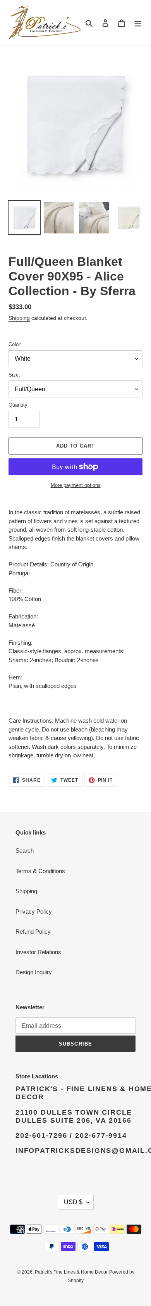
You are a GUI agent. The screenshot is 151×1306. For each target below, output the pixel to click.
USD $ (73, 1202)
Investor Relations (38, 952)
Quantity (18, 405)
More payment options (76, 485)
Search (24, 850)
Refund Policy (33, 931)
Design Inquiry (33, 972)
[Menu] (138, 23)
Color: (15, 344)
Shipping (19, 318)
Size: (14, 375)
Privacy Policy (33, 911)
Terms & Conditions (40, 871)
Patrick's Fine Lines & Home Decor (71, 1272)
